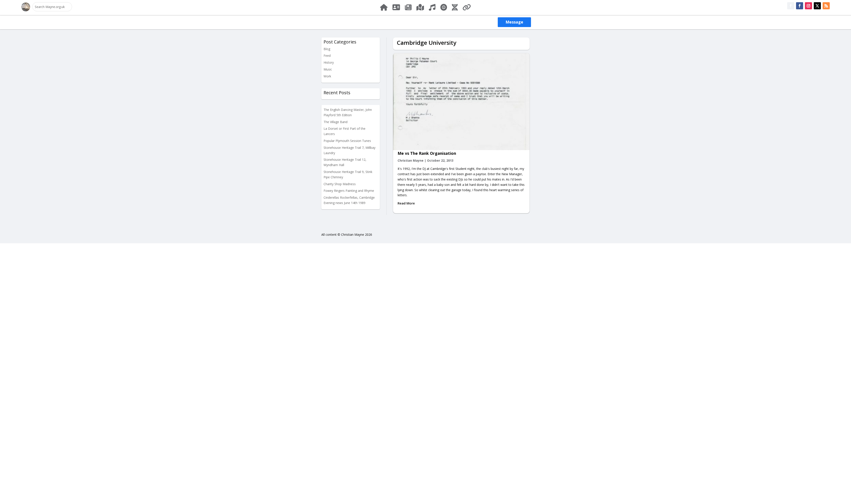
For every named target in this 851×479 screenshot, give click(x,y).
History (329, 62)
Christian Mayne (411, 160)
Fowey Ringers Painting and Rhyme (349, 190)
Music (328, 69)
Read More (406, 203)
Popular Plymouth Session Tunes (347, 141)
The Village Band (335, 122)
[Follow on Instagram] (808, 5)
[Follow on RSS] (826, 5)
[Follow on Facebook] (790, 5)
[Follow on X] (817, 5)
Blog (327, 49)
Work (327, 76)
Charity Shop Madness (340, 184)
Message (514, 22)
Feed (327, 55)
